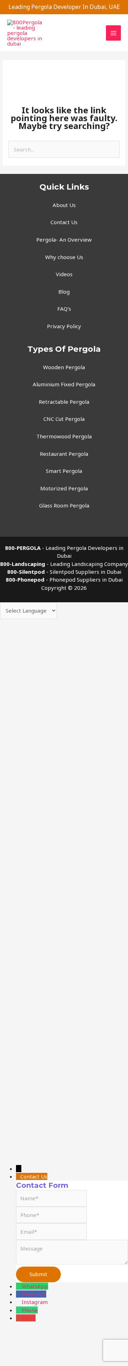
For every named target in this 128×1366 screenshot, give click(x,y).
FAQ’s (64, 308)
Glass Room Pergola (64, 505)
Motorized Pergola (64, 488)
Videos (64, 274)
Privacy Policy (64, 326)
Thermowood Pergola (64, 436)
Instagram (35, 1301)
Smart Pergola (64, 470)
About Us (64, 204)
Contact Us (64, 222)
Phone (30, 1310)
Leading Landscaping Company (89, 563)
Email (29, 1317)
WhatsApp (35, 1286)
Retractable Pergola (64, 401)
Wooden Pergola (64, 367)
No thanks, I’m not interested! (64, 931)
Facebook (34, 1294)
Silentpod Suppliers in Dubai (85, 571)
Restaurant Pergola (64, 453)
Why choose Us (64, 257)
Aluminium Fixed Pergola (64, 384)
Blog (64, 291)
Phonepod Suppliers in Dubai (86, 579)
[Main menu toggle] (113, 33)
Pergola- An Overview (64, 239)
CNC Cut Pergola (64, 418)
